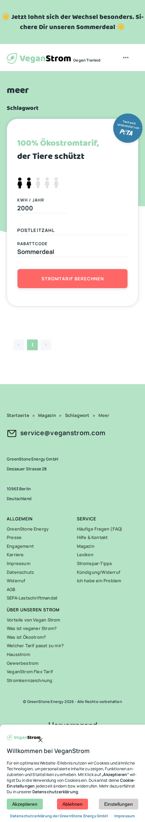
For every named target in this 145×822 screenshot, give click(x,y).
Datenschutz (20, 572)
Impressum (18, 563)
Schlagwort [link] (77, 415)
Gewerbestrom (22, 663)
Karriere (15, 554)
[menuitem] (126, 57)
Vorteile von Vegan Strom (33, 620)
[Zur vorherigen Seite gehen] (18, 344)
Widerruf (16, 581)
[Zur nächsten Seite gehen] (45, 344)
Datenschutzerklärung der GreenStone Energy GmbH (59, 815)
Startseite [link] (18, 415)
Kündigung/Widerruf (98, 572)
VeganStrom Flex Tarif (30, 671)
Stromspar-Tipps (94, 563)
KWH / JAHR (30, 200)
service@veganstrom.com (62, 432)
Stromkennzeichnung (29, 680)
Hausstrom (18, 654)
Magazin (85, 546)
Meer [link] (104, 415)
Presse (14, 537)
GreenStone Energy (28, 529)
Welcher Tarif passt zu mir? (35, 645)
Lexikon (85, 554)
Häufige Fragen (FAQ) (100, 529)
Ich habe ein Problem (99, 581)
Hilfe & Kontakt (92, 537)
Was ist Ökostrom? (26, 637)
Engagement (20, 546)
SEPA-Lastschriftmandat (32, 598)
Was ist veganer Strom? (32, 628)
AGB (11, 589)
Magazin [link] (47, 415)
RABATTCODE (32, 243)
